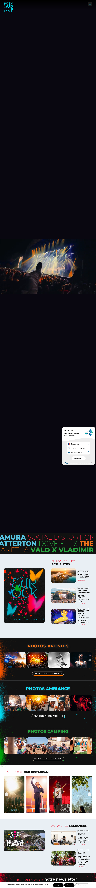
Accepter (58, 885)
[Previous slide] (6, 660)
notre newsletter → (48, 879)
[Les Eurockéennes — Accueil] (15, 10)
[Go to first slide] (89, 660)
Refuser (69, 885)
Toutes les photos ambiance (48, 716)
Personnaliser (82, 885)
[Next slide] (89, 703)
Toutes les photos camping (48, 759)
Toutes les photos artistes (48, 673)
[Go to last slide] (6, 703)
